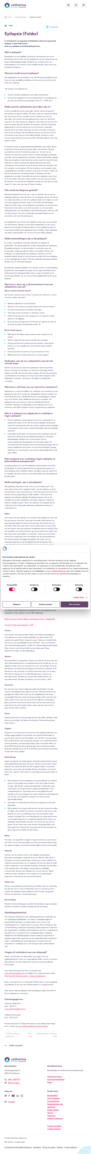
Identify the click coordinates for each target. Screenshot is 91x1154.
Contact (11, 1102)
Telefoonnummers (54, 1077)
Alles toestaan (74, 604)
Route (49, 1082)
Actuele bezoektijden (55, 1079)
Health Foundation (55, 1118)
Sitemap (60, 1147)
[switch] (34, 589)
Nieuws (50, 1113)
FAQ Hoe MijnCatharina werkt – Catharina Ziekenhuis (25, 976)
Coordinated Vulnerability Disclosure (18, 1147)
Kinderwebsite (53, 1110)
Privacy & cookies (48, 1147)
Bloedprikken (52, 1096)
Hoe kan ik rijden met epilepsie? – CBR (19, 625)
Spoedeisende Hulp (55, 1104)
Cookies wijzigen (54, 1129)
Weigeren (16, 604)
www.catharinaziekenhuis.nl (15, 973)
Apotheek (51, 1107)
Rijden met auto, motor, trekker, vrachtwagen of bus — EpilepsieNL (30, 619)
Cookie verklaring (70, 1147)
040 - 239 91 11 (14, 1079)
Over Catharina (53, 1098)
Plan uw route (13, 1083)
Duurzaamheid (53, 1101)
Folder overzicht (16, 1045)
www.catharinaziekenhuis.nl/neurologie (33, 1026)
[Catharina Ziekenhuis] (15, 5)
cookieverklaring (58, 571)
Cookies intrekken (54, 1126)
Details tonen (79, 597)
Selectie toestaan (45, 604)
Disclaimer (37, 1147)
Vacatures (51, 1116)
